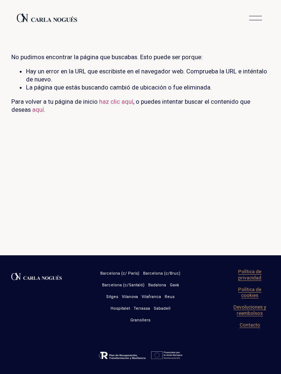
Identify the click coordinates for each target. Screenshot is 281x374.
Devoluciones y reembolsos (249, 310)
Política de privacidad (249, 274)
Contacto (250, 325)
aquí (38, 109)
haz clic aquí (116, 101)
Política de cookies (249, 292)
